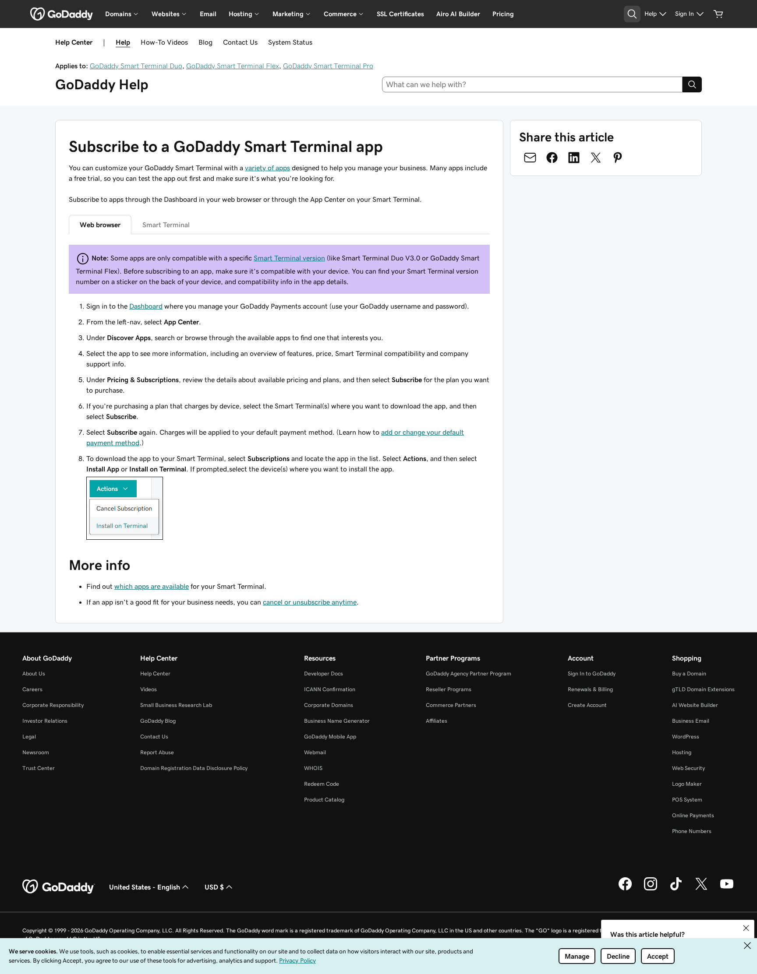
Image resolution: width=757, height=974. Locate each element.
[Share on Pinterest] (618, 157)
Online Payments (693, 815)
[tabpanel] (279, 393)
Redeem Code (321, 784)
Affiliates (436, 721)
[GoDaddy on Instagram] (650, 889)
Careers (32, 689)
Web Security (688, 768)
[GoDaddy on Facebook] (625, 889)
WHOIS (313, 768)
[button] (746, 928)
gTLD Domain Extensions (703, 689)
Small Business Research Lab (176, 705)
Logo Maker (687, 784)
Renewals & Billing (590, 689)
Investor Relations (44, 721)
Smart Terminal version (289, 257)
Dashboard (146, 305)
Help (123, 42)
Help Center (155, 673)
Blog (205, 42)
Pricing (503, 14)
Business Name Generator (337, 721)
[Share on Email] (530, 157)
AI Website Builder (695, 705)
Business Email (690, 721)
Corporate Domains (328, 705)
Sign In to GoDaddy (592, 673)
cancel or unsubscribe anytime (310, 601)
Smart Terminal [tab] (166, 224)
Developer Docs (323, 673)
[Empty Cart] (718, 14)
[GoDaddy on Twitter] (701, 889)
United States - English (144, 886)
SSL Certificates (400, 14)
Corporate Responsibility (53, 705)
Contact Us (240, 42)
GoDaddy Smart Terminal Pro (328, 65)
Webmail (315, 752)
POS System (687, 799)
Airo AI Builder (458, 14)
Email (208, 14)
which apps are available (151, 586)
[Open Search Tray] (632, 14)
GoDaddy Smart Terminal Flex (232, 65)
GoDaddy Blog (158, 721)
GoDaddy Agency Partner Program (468, 673)
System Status (290, 42)
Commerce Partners (451, 705)
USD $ (214, 886)
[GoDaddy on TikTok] (676, 889)
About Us (33, 673)
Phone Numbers (691, 831)
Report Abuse (157, 752)
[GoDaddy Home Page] (58, 886)
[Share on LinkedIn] (574, 157)
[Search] (692, 84)
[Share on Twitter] (596, 157)
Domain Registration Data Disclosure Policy (194, 768)
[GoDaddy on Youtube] (727, 889)
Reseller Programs (448, 689)
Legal (29, 736)
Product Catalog (324, 799)
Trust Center (38, 768)
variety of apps (267, 167)
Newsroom (35, 752)
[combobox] (532, 84)
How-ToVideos (164, 42)
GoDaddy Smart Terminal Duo (136, 65)
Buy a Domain (689, 673)
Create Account (587, 705)
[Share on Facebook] (552, 157)
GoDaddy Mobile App (330, 736)
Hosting (681, 752)
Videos (148, 689)
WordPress (685, 736)
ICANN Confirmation (329, 689)
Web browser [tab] (100, 224)
